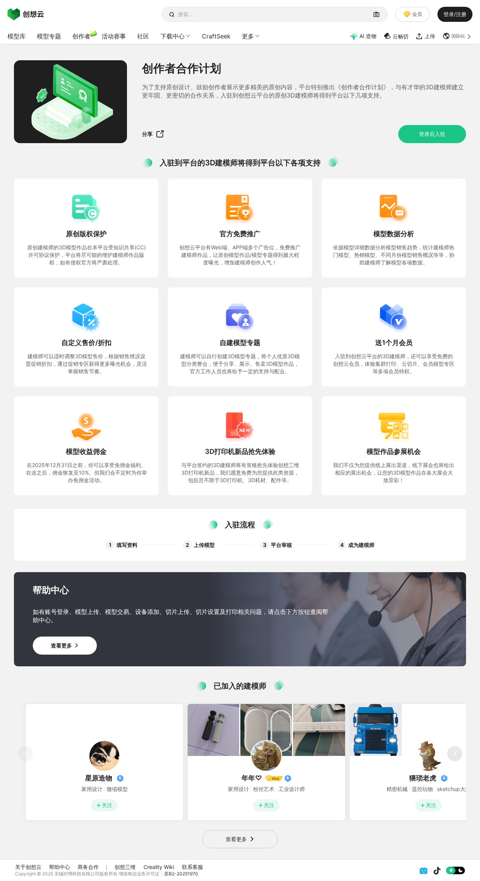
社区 (143, 36)
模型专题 (49, 36)
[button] (457, 36)
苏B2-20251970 (181, 873)
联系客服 (192, 867)
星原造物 (98, 778)
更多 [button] (248, 36)
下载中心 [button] (173, 36)
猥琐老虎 (422, 778)
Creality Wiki (159, 867)
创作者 (81, 36)
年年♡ (252, 778)
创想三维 (125, 867)
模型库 (17, 36)
